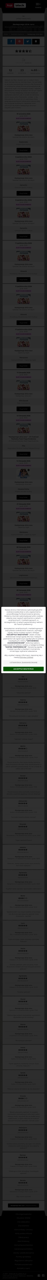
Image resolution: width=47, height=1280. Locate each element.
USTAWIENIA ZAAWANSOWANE (23, 662)
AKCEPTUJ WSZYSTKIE (23, 669)
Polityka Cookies (26, 657)
